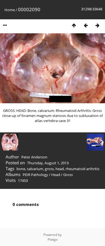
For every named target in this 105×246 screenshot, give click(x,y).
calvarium (35, 168)
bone (21, 168)
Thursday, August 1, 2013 (48, 162)
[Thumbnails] (74, 25)
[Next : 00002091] (97, 25)
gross (49, 168)
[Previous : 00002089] (86, 25)
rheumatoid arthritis (82, 168)
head (59, 168)
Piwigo (53, 239)
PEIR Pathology (35, 174)
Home (9, 9)
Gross (68, 174)
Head (55, 174)
